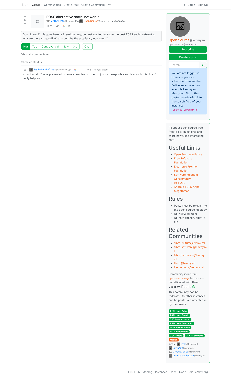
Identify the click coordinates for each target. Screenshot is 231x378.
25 (51, 26)
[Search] (184, 4)
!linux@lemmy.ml (184, 263)
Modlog (173, 339)
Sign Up (203, 4)
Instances (161, 372)
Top (34, 46)
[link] (57, 26)
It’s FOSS (179, 182)
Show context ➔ (31, 62)
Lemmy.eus (31, 5)
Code (182, 372)
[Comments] (37, 21)
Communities (52, 4)
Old (75, 46)
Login (191, 4)
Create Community (93, 4)
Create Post (71, 4)
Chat (87, 46)
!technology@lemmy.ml (189, 267)
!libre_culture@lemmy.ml (189, 243)
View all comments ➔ (35, 54)
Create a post (188, 57)
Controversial (50, 46)
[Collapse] (25, 69)
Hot (25, 46)
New (66, 46)
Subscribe (187, 49)
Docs (173, 372)
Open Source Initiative (188, 154)
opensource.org (179, 278)
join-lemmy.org (198, 372)
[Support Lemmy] (109, 4)
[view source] (69, 26)
